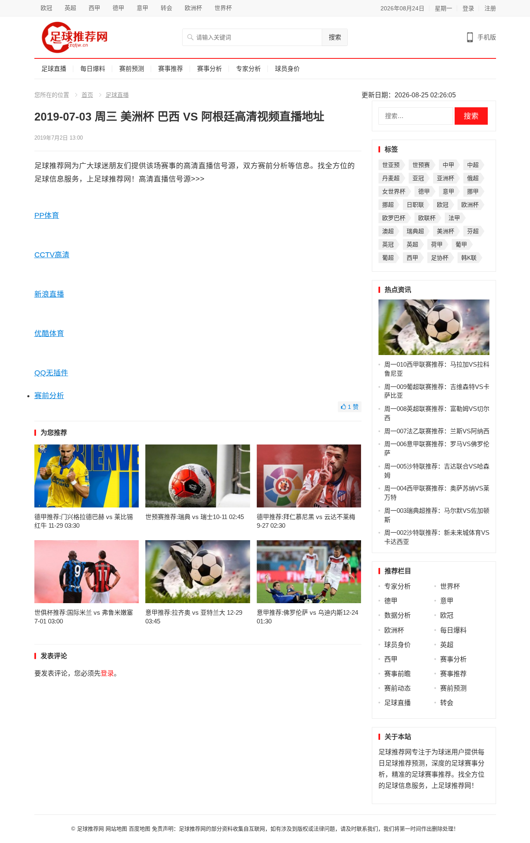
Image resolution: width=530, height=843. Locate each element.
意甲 (142, 8)
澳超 (388, 231)
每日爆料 (92, 68)
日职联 (415, 204)
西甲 (94, 8)
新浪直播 (49, 294)
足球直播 (53, 68)
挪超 (388, 204)
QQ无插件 (51, 373)
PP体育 (46, 215)
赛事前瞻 (397, 673)
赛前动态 (397, 688)
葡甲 (461, 244)
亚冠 (418, 178)
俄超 (473, 178)
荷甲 (437, 244)
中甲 (448, 165)
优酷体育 (49, 333)
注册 (490, 8)
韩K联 (469, 257)
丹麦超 (391, 178)
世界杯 (223, 8)
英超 (70, 8)
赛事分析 (209, 68)
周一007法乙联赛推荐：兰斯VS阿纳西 (436, 431)
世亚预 (391, 165)
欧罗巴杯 (393, 218)
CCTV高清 (52, 255)
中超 (473, 165)
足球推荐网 (91, 829)
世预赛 (421, 165)
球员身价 (287, 68)
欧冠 (46, 8)
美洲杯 (445, 231)
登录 (468, 8)
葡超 (388, 257)
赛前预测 (131, 68)
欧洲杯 (193, 8)
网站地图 (116, 829)
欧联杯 (427, 218)
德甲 (118, 8)
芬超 (473, 231)
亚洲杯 (445, 178)
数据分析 (397, 615)
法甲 (454, 218)
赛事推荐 (170, 68)
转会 (166, 8)
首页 (87, 95)
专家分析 (248, 68)
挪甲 (473, 191)
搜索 (335, 37)
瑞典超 (415, 231)
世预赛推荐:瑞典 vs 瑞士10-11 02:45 (194, 516)
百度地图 (139, 829)
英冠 (388, 244)
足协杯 (439, 257)
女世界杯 (393, 191)
